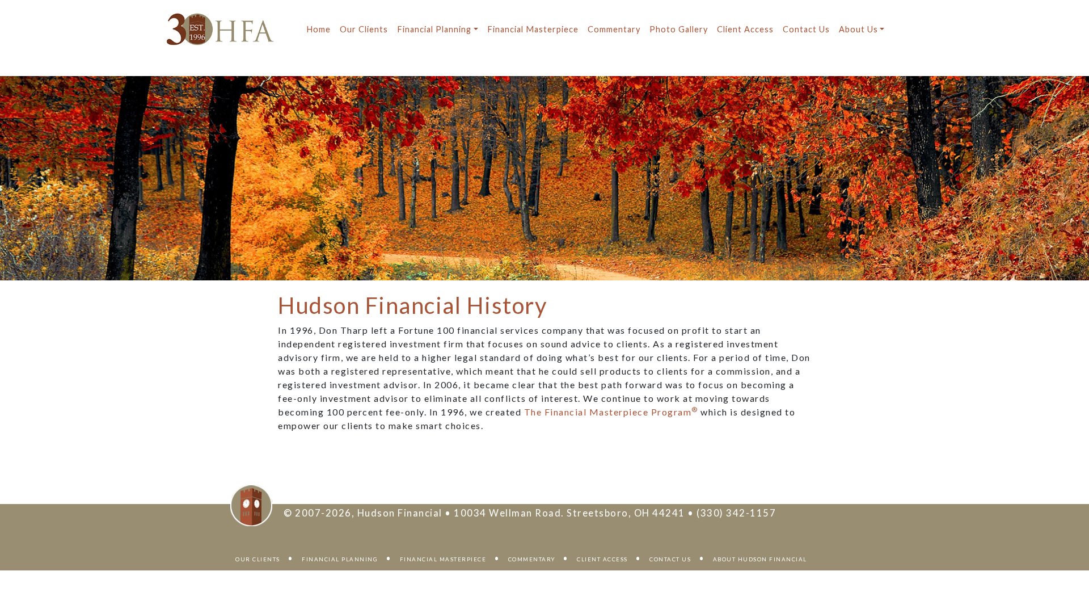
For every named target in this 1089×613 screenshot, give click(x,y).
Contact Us (806, 29)
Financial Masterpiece (533, 29)
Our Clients (364, 29)
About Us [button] (858, 29)
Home (318, 29)
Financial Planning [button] (434, 29)
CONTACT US (670, 559)
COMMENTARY (531, 559)
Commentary (614, 29)
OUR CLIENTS (257, 559)
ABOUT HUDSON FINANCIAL (760, 559)
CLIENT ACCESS (602, 559)
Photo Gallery (678, 29)
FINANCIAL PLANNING (340, 559)
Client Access (745, 29)
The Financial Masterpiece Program (611, 411)
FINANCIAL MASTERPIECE (443, 559)
